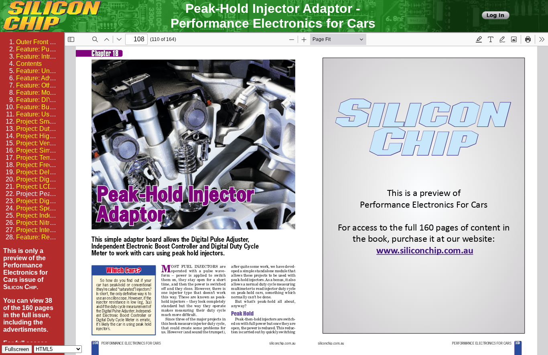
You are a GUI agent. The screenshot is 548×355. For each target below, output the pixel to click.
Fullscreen (17, 349)
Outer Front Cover (41, 42)
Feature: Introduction (45, 56)
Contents (29, 63)
